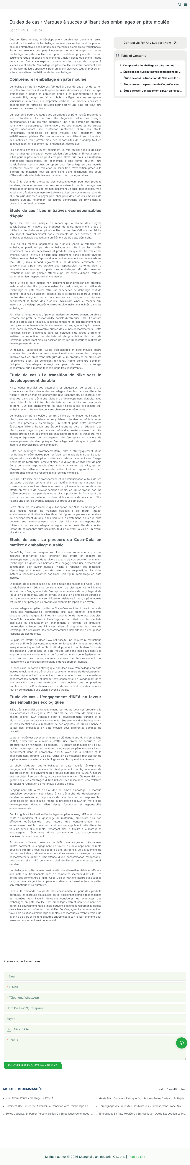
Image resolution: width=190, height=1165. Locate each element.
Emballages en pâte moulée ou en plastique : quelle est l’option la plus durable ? (143, 1113)
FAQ (183, 1088)
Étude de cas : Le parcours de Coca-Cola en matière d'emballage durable (153, 84)
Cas (161, 1088)
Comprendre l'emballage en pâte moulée (148, 65)
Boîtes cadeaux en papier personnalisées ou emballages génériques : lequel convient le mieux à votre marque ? (50, 1113)
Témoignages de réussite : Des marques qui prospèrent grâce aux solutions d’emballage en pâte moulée (143, 1106)
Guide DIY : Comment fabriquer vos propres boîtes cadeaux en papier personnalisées (143, 1098)
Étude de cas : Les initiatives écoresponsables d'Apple (152, 71)
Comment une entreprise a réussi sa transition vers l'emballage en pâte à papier (50, 1106)
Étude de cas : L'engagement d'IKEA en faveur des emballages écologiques (153, 90)
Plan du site (136, 1157)
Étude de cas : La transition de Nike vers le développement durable (153, 78)
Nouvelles (172, 1088)
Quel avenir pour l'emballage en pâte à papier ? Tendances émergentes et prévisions (31, 1098)
